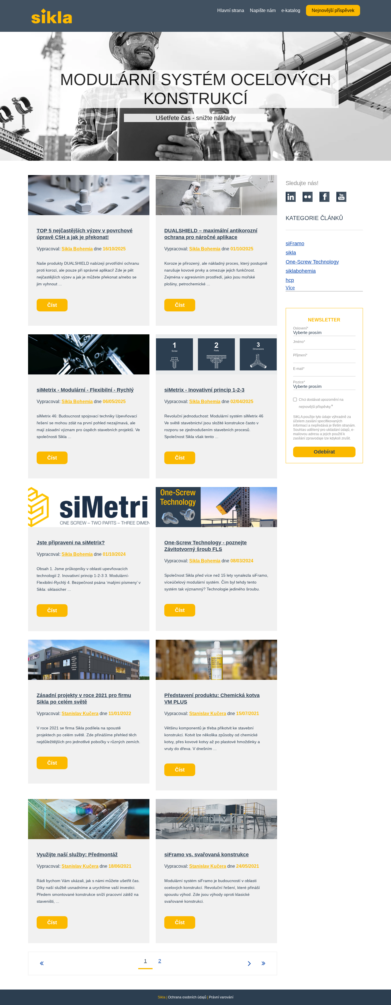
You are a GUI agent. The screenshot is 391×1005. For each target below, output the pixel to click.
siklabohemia (301, 271)
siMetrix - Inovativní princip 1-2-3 (204, 390)
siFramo (295, 243)
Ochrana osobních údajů (187, 997)
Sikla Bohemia (77, 248)
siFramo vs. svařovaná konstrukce (206, 854)
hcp (290, 280)
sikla (291, 253)
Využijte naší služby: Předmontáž (77, 854)
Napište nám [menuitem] (263, 10)
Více (290, 287)
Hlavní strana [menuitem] (230, 10)
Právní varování (221, 997)
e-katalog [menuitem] (290, 10)
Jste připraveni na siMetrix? (71, 542)
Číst (52, 305)
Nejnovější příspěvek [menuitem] (333, 10)
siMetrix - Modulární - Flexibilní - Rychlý (85, 390)
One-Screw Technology (312, 262)
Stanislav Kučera (80, 713)
